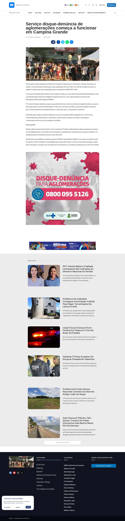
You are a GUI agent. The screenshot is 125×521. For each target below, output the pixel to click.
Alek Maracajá (69, 472)
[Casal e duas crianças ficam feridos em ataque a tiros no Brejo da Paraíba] (44, 337)
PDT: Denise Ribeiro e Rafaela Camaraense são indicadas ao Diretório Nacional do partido (78, 269)
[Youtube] (96, 5)
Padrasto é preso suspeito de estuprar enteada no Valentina (78, 357)
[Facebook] (86, 5)
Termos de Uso (19, 503)
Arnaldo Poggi (69, 478)
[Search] (115, 13)
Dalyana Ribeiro (70, 485)
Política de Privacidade (9, 503)
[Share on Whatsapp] (67, 42)
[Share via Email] (71, 42)
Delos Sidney (69, 488)
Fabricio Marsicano (71, 491)
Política (47, 12)
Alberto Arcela (69, 468)
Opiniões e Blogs (69, 12)
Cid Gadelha (68, 481)
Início (30, 12)
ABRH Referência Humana (74, 465)
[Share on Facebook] (58, 42)
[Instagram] (93, 5)
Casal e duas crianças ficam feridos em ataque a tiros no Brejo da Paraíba (78, 330)
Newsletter (111, 5)
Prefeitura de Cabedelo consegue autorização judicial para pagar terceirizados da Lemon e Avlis (79, 303)
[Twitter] (89, 5)
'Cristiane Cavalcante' (34, 37)
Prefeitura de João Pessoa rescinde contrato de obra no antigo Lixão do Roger (78, 391)
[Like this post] (53, 42)
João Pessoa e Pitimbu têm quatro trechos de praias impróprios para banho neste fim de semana (78, 422)
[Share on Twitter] (63, 42)
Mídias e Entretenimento (96, 12)
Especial (39, 468)
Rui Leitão (67, 507)
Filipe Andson (69, 494)
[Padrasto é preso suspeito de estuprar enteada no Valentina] (44, 366)
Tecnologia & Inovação (45, 489)
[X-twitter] (21, 472)
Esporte (81, 12)
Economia (56, 12)
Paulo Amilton (69, 497)
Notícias (38, 12)
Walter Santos (69, 510)
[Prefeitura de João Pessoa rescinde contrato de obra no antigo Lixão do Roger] (44, 398)
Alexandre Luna (70, 475)
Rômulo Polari (69, 504)
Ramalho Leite (69, 501)
